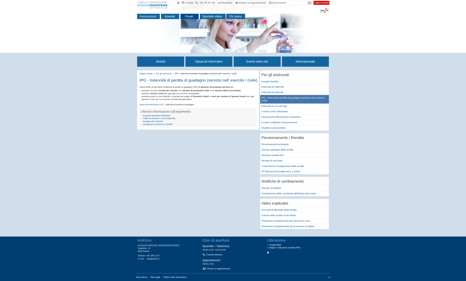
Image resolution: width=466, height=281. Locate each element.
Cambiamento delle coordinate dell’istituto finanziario (288, 193)
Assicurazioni (148, 16)
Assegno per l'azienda (153, 121)
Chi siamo (235, 16)
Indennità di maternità (272, 87)
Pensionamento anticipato (275, 144)
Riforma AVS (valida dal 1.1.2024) (282, 171)
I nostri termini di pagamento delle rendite (282, 166)
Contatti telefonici (214, 255)
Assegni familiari (269, 81)
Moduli (160, 61)
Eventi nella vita (257, 61)
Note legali (156, 277)
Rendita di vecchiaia (272, 160)
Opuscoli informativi (209, 61)
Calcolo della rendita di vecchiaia (278, 215)
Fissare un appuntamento (218, 269)
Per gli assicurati (164, 73)
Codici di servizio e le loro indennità (159, 118)
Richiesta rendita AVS (272, 155)
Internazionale (305, 61)
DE (201, 2)
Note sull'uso (142, 277)
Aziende (170, 16)
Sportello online (212, 16)
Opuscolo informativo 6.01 (151, 104)
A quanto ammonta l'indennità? (156, 115)
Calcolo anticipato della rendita (277, 149)
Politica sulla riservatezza (175, 277)
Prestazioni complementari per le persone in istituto (287, 226)
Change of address (271, 188)
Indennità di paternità (272, 92)
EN (213, 2)
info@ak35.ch (153, 259)
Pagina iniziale (147, 73)
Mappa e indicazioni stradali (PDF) (285, 247)
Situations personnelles (273, 128)
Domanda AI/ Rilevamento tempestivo (281, 117)
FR (205, 2)
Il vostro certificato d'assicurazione (279, 122)
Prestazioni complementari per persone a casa (285, 221)
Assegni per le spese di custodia (157, 124)
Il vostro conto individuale (274, 111)
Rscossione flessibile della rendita (279, 210)
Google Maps (275, 245)
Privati (189, 16)
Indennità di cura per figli (274, 106)
